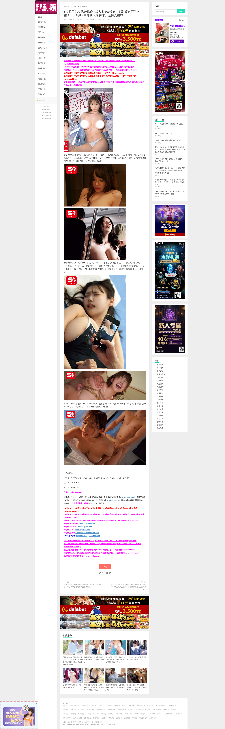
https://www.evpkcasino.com (87, 532)
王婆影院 (127, 718)
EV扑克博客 (178, 714)
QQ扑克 (134, 718)
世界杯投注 (87, 718)
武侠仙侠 (42, 32)
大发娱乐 (111, 714)
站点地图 (87, 722)
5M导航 (173, 710)
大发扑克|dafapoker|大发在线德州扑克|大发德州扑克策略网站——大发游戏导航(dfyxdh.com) (100, 69)
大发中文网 (152, 718)
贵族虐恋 (160, 425)
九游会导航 (139, 710)
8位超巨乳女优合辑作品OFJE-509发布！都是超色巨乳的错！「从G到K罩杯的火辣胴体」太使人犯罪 (102, 13)
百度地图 (99, 722)
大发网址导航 (100, 710)
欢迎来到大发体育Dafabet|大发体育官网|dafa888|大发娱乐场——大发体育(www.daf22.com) (100, 549)
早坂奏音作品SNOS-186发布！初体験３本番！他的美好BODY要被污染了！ (94, 687)
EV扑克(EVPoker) (74, 492)
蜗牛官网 (81, 714)
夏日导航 (96, 718)
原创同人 (42, 37)
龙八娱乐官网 (77, 718)
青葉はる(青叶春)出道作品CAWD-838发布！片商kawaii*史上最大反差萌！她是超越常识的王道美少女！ (128, 586)
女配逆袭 (160, 380)
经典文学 (42, 89)
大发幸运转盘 (85, 705)
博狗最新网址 (141, 705)
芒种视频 (103, 714)
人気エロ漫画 (157, 710)
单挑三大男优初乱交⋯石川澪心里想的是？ (72, 686)
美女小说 (95, 705)
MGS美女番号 (74, 705)
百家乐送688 (46, 107)
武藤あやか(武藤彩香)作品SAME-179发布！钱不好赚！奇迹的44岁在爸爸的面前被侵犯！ (82, 585)
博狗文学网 (172, 705)
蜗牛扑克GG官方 (161, 705)
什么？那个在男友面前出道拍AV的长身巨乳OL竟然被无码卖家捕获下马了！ (115, 659)
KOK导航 (148, 710)
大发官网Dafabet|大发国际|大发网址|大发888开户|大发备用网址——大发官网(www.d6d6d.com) (101, 553)
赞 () (106, 566)
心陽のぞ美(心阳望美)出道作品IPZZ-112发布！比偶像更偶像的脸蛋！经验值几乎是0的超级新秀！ (73, 660)
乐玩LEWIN (151, 714)
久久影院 (96, 714)
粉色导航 (131, 705)
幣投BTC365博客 (140, 714)
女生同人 (42, 52)
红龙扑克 (65, 710)
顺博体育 (73, 714)
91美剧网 (104, 718)
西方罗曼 (160, 418)
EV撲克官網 (168, 714)
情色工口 (42, 58)
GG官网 (88, 714)
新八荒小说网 (46, 7)
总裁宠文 (84, 6)
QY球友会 (119, 714)
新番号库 (73, 710)
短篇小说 (42, 78)
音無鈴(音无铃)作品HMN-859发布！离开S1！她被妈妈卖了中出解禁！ (136, 687)
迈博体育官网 (122, 710)
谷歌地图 (93, 722)
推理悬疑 (42, 63)
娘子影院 (119, 718)
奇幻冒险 (42, 42)
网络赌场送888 (46, 115)
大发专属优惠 (143, 718)
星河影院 (65, 705)
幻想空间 (160, 383)
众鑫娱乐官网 (90, 710)
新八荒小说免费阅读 (107, 724)
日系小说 (42, 68)
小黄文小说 (150, 705)
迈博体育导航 (111, 710)
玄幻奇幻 (42, 27)
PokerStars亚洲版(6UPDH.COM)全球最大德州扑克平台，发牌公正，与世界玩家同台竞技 (99, 66)
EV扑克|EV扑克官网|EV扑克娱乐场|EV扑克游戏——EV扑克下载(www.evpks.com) (96, 73)
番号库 (102, 705)
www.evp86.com (127, 497)
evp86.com (113, 500)
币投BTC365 (128, 714)
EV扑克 (124, 705)
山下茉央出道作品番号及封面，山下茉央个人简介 (137, 658)
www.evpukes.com (82, 529)
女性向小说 (42, 47)
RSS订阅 (41, 100)
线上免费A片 (46, 110)
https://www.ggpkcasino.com (88, 535)
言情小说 (42, 21)
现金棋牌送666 (46, 118)
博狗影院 (111, 718)
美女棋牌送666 (46, 112)
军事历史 (42, 73)
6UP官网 (81, 710)
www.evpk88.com (87, 523)
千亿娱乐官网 (67, 718)
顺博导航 (166, 710)
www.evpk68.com (85, 526)
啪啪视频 (117, 705)
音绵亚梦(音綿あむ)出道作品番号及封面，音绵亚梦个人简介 (115, 687)
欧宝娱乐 (131, 710)
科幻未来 (42, 83)
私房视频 (65, 714)
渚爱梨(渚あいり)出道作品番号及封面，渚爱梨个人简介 (94, 659)
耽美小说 (42, 94)
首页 (40, 16)
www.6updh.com (92, 556)
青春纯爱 (160, 428)
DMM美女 (109, 705)
